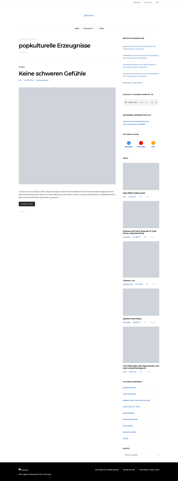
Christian (126, 64)
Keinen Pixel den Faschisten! (136, 400)
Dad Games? (138, 83)
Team (101, 28)
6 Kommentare (42, 80)
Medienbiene (128, 413)
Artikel (22, 67)
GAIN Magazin (129, 394)
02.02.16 (132, 371)
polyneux (126, 237)
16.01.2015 (29, 80)
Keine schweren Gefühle (52, 73)
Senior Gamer (129, 432)
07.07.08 (138, 284)
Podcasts (88, 28)
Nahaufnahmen (130, 419)
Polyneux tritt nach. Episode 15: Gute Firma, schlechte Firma (139, 232)
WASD (125, 438)
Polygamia (128, 426)
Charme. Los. (129, 280)
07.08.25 (136, 237)
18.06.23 (136, 322)
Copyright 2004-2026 (149, 470)
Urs (20, 80)
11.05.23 (132, 196)
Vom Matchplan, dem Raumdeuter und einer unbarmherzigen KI (141, 367)
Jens (125, 371)
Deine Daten (129, 470)
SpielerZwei (128, 284)
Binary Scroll (129, 388)
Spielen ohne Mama (132, 319)
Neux (77, 28)
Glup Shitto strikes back (134, 193)
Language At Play (131, 407)
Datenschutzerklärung (107, 470)
